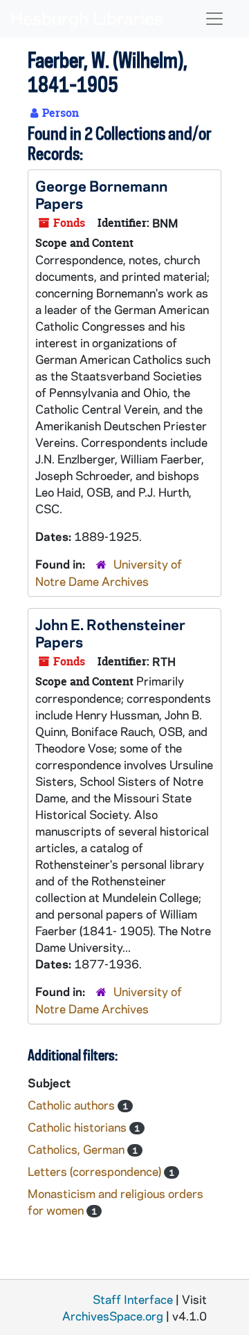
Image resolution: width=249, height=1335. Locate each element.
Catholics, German (77, 1149)
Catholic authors (73, 1104)
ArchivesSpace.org (112, 1315)
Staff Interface (133, 1299)
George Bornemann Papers (101, 194)
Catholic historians (78, 1126)
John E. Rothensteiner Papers (110, 632)
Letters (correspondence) (96, 1171)
